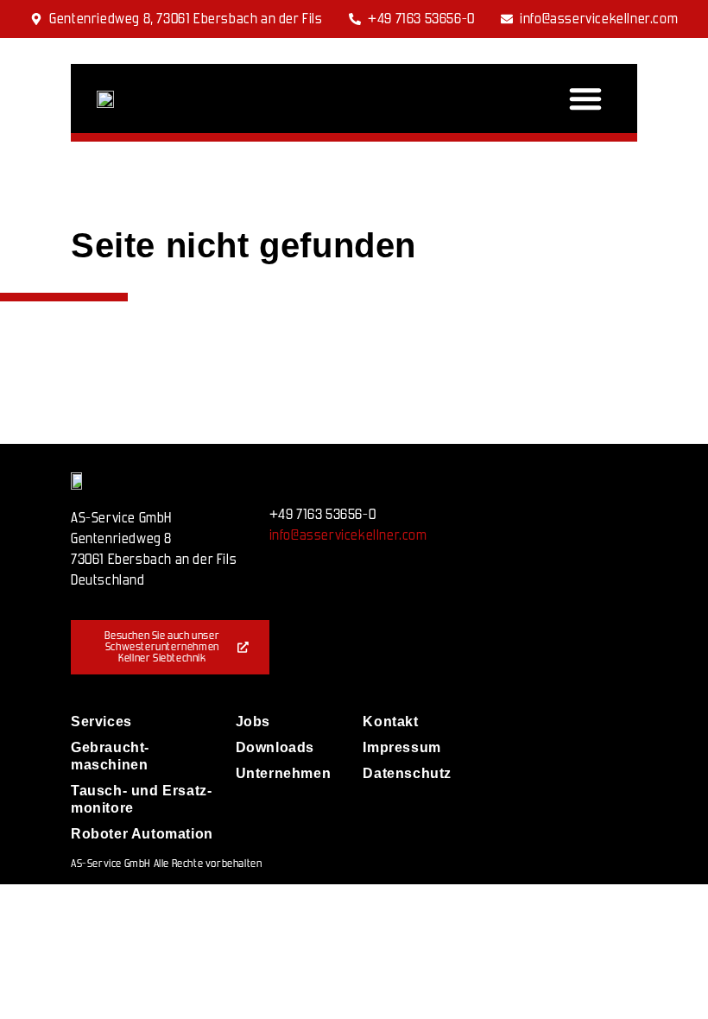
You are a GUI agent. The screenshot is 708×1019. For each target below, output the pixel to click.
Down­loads (275, 747)
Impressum (401, 747)
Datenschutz (401, 773)
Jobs (253, 721)
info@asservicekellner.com (348, 535)
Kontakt (390, 721)
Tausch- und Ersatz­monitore (141, 799)
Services (101, 721)
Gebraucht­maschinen (110, 756)
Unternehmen (284, 773)
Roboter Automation (142, 833)
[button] (585, 98)
